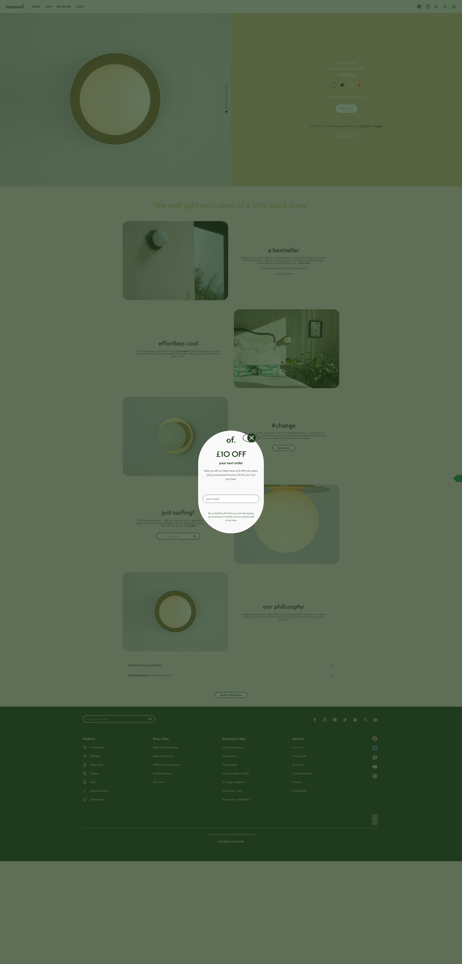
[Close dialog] (251, 438)
